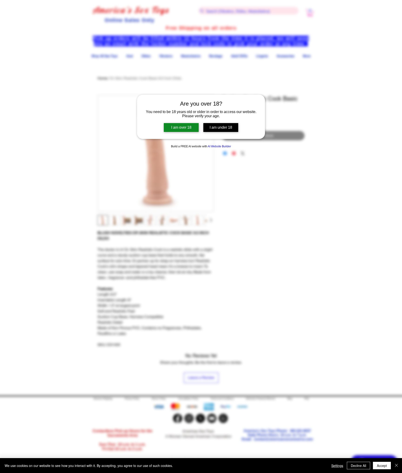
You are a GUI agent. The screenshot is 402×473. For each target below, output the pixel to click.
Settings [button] (337, 465)
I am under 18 (221, 127)
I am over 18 (181, 127)
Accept (382, 465)
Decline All (358, 465)
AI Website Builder (219, 146)
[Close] (396, 465)
